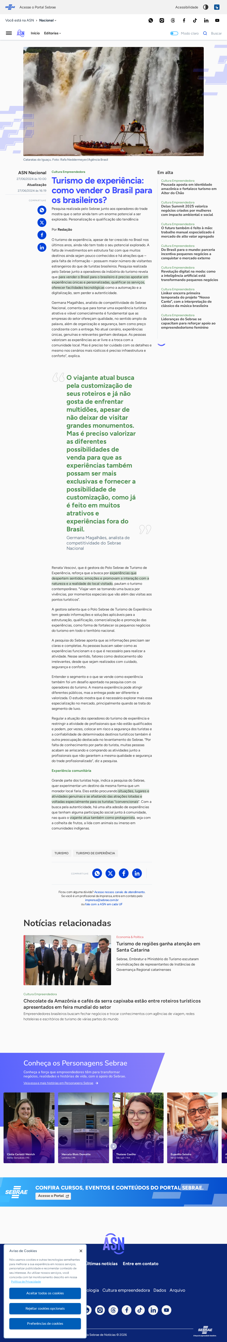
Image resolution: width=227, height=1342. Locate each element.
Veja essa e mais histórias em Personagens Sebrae (58, 1083)
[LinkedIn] (206, 20)
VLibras (217, 7)
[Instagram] (161, 20)
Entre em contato (141, 1263)
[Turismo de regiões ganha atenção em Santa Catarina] (67, 960)
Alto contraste (206, 7)
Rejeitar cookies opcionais (45, 1308)
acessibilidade (186, 7)
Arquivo (177, 1290)
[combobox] (48, 20)
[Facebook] (184, 20)
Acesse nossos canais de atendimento (119, 892)
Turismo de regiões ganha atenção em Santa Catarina (158, 947)
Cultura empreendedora (126, 1290)
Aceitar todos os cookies (45, 1293)
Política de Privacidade (26, 1281)
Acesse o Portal (51, 1195)
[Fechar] (81, 1251)
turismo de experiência (95, 853)
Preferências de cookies (45, 1323)
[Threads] (172, 20)
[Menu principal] (8, 33)
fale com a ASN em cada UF (104, 904)
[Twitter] (41, 222)
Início (35, 33)
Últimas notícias (101, 1263)
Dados (159, 1290)
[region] (45, 1291)
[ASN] (113, 1243)
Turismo (61, 853)
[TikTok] (195, 20)
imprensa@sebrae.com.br (102, 900)
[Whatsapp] (150, 20)
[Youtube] (217, 20)
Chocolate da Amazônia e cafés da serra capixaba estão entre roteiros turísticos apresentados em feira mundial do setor (112, 1004)
